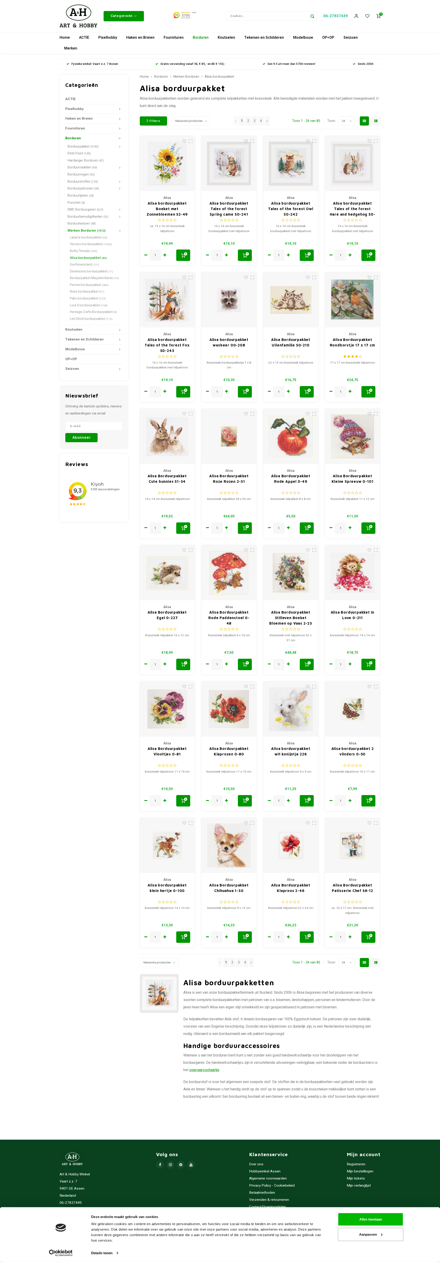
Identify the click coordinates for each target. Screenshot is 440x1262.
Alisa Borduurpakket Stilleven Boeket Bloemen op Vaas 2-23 (290, 617)
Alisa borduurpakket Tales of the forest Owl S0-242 (290, 208)
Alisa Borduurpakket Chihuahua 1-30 (228, 888)
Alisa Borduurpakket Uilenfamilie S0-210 (290, 342)
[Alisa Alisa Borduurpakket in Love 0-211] (352, 572)
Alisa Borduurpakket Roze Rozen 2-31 (228, 478)
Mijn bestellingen (360, 1171)
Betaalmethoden (262, 1192)
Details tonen (102, 1253)
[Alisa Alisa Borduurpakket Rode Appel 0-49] (290, 436)
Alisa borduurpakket (88, 258)
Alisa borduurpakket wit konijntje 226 (290, 751)
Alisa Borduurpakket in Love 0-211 (352, 615)
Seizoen (351, 37)
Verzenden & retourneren (269, 1199)
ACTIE (84, 37)
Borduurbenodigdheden (88, 216)
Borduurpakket (83, 146)
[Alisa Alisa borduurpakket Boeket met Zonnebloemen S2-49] (167, 163)
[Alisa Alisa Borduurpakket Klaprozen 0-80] (228, 709)
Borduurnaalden (82, 167)
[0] (378, 16)
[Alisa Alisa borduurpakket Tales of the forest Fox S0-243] (167, 299)
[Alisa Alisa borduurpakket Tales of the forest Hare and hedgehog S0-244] (352, 163)
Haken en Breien (140, 37)
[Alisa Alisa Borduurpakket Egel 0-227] (167, 572)
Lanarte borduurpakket (88, 237)
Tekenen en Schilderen (264, 37)
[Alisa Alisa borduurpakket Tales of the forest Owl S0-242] (290, 163)
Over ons (256, 1164)
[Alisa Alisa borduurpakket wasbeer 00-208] (228, 299)
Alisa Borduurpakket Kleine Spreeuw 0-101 (353, 478)
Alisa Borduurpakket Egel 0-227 (167, 615)
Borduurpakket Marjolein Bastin (94, 278)
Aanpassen (368, 1234)
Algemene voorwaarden (268, 1178)
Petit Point (79, 153)
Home (65, 37)
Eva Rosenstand (84, 264)
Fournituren (174, 37)
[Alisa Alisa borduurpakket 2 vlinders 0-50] (352, 709)
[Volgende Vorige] (267, 121)
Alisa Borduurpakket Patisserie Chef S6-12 (352, 888)
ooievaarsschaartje (204, 1070)
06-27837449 (335, 16)
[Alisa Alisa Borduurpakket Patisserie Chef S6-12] (352, 845)
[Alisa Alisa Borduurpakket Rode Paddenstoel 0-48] (228, 572)
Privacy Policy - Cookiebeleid (272, 1185)
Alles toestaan (370, 1219)
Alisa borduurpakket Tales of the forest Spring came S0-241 (228, 208)
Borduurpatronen (83, 188)
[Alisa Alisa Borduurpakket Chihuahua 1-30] (228, 845)
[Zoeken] (312, 16)
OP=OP (328, 37)
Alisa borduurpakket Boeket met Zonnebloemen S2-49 (167, 208)
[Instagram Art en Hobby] (170, 1165)
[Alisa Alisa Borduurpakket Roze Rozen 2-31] (228, 436)
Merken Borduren (86, 230)
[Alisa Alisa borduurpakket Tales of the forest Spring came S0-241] (228, 163)
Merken (70, 48)
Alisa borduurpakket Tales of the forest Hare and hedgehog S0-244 (352, 209)
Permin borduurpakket (89, 285)
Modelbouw (303, 37)
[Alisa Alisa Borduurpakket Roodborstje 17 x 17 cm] (352, 299)
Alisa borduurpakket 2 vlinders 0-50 (352, 751)
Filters (154, 121)
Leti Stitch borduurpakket (91, 319)
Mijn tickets (356, 1178)
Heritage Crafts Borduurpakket (93, 312)
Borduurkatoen (82, 223)
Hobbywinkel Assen (264, 1171)
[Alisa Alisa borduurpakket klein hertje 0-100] (167, 845)
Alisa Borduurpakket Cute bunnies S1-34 (167, 478)
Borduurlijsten (81, 195)
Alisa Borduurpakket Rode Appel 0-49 (290, 478)
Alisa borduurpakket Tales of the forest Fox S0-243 (167, 345)
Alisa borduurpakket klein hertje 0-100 (167, 888)
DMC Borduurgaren (85, 209)
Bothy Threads (83, 251)
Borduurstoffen (83, 181)
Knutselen (226, 37)
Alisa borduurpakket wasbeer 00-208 (228, 342)
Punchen (76, 202)
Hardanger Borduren (86, 160)
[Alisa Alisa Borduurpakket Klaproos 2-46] (290, 845)
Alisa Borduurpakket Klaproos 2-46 (290, 888)
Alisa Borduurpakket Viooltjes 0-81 (167, 751)
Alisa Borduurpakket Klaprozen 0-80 (228, 751)
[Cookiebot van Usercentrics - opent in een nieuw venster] (61, 1253)
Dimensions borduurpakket (91, 271)
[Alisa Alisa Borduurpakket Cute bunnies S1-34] (167, 436)
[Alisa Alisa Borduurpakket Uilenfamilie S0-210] (290, 299)
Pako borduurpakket (88, 298)
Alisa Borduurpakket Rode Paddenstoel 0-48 (228, 617)
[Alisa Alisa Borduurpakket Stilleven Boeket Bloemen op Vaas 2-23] (290, 572)
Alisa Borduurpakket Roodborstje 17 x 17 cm (352, 342)
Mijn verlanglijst (359, 1185)
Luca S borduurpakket (88, 305)
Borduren (201, 37)
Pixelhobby (107, 37)
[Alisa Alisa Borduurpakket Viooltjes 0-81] (167, 709)
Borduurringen (81, 174)
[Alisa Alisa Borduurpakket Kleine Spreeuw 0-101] (352, 436)
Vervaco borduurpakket (91, 244)
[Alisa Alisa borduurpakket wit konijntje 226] (290, 709)
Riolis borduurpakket (87, 291)
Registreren (356, 1164)
